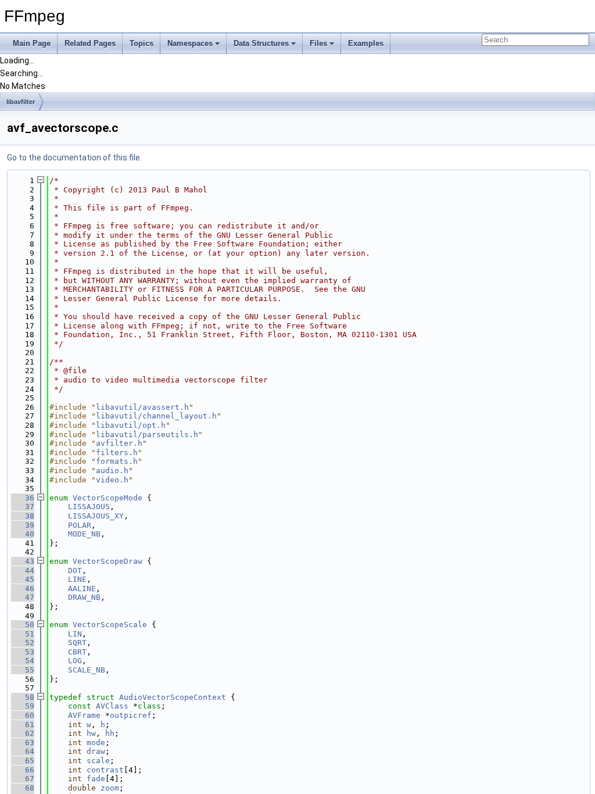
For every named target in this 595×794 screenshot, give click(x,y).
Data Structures (261, 43)
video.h (112, 479)
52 (22, 642)
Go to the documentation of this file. (74, 157)
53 (22, 652)
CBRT (77, 652)
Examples (365, 43)
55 (22, 670)
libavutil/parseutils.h (147, 434)
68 (22, 788)
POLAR (79, 525)
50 (22, 624)
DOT (75, 570)
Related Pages (90, 43)
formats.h (117, 461)
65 (22, 760)
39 (22, 525)
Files (318, 43)
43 (22, 561)
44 (22, 570)
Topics (141, 43)
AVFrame (84, 715)
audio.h (112, 470)
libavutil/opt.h (131, 425)
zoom (110, 788)
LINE (77, 579)
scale (98, 760)
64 (22, 751)
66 (22, 770)
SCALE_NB (86, 670)
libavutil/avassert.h (142, 407)
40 (22, 534)
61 (22, 724)
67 (22, 778)
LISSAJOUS (89, 506)
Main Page (32, 43)
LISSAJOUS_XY (96, 516)
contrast (105, 770)
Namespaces (190, 43)
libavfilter (20, 101)
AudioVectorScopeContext (172, 697)
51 (22, 634)
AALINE (82, 588)
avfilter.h (119, 443)
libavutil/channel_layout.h (156, 416)
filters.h (117, 452)
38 (22, 516)
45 (22, 579)
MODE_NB (84, 534)
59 (22, 706)
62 (22, 733)
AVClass (112, 706)
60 (22, 715)
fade (96, 778)
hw (91, 733)
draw (96, 751)
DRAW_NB (84, 597)
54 (22, 660)
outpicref (131, 715)
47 (22, 597)
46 (22, 588)
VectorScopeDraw (107, 561)
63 (22, 742)
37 (22, 506)
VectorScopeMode (107, 497)
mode (96, 742)
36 (22, 497)
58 (22, 697)
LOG (75, 660)
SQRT (77, 642)
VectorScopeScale (110, 624)
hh (109, 733)
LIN (75, 634)
